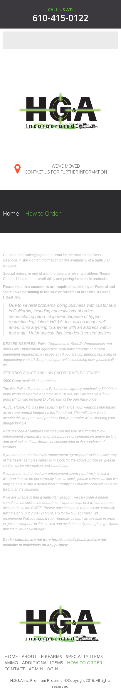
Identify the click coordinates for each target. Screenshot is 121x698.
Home (11, 213)
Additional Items (42, 662)
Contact (14, 669)
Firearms (51, 656)
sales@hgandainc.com (43, 255)
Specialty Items (84, 656)
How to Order (84, 662)
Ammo (11, 662)
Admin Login (43, 669)
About (29, 656)
